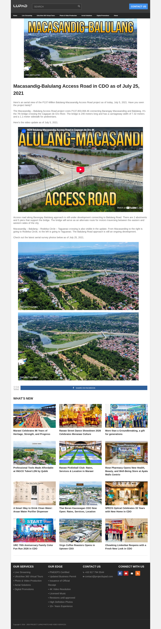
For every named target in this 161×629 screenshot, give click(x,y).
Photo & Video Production (68, 15)
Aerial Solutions (86, 15)
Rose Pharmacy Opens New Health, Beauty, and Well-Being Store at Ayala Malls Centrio (126, 471)
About (116, 15)
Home (15, 15)
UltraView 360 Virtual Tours (46, 15)
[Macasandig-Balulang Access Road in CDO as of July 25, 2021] (34, 416)
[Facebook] (120, 573)
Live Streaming (27, 15)
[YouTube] (126, 573)
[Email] (132, 573)
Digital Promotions (103, 15)
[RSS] (137, 573)
